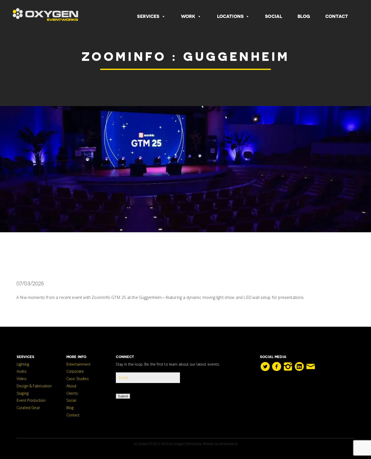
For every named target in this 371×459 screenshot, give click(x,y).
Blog (304, 16)
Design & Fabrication (34, 386)
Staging (23, 393)
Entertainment (78, 364)
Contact (336, 16)
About (71, 386)
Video (21, 378)
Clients (72, 393)
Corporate (75, 371)
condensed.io (228, 444)
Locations (230, 16)
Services (148, 16)
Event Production (31, 400)
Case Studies (77, 378)
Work (188, 16)
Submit (123, 396)
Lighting (23, 364)
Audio (21, 371)
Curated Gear (28, 407)
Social (273, 16)
